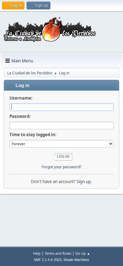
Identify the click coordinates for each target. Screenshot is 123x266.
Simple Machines (76, 260)
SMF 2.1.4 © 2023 (48, 260)
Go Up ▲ (82, 253)
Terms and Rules (58, 253)
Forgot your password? (61, 167)
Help (37, 253)
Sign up (84, 181)
